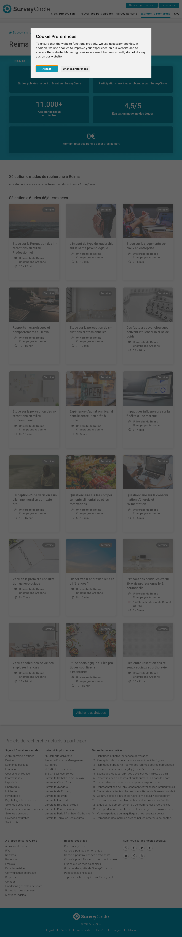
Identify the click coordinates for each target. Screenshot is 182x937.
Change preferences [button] (75, 68)
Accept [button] (47, 68)
